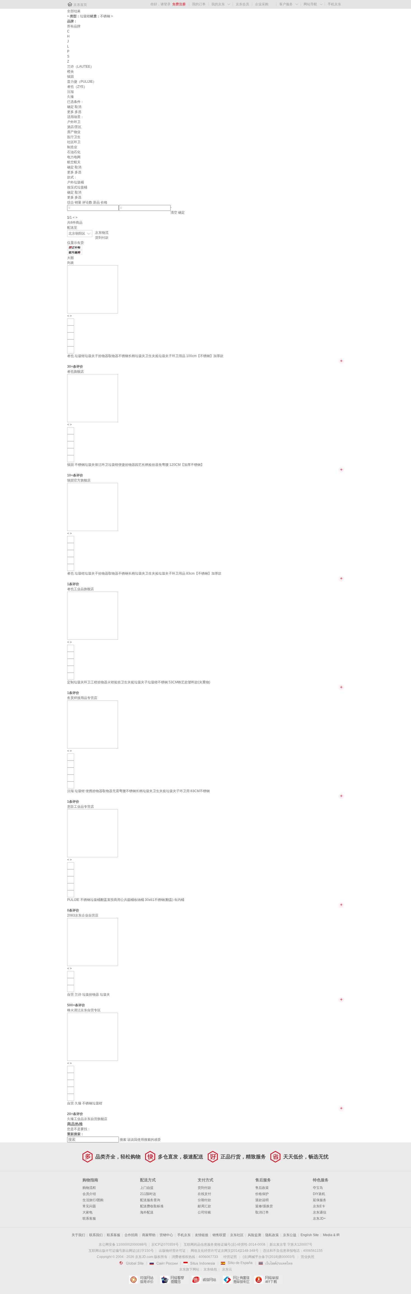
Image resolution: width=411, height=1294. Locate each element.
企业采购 (261, 4)
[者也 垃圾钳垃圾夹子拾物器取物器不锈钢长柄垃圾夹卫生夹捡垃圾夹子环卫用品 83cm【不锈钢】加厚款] (92, 507)
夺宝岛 (318, 1188)
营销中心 (166, 1235)
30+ (70, 367)
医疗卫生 (74, 137)
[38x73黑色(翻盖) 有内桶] (70, 880)
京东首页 (80, 5)
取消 (78, 107)
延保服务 (319, 1200)
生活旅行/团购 (92, 1200)
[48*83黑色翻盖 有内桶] (70, 894)
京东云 (227, 1269)
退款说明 (262, 1200)
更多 (70, 112)
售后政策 (262, 1188)
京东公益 (289, 1235)
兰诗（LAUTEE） (80, 67)
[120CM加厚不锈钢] (70, 1083)
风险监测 (254, 1235)
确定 (70, 107)
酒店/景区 (74, 127)
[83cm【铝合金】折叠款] (70, 329)
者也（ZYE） (77, 87)
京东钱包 (210, 1269)
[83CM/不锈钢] (70, 438)
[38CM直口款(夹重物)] (70, 676)
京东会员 (242, 4)
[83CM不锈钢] (70, 757)
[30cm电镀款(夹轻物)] (70, 655)
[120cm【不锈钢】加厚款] (70, 343)
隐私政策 (272, 1235)
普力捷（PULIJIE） (81, 82)
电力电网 (74, 157)
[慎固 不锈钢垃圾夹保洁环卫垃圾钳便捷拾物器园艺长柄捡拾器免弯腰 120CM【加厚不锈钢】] (92, 398)
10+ (70, 475)
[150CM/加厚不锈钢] (70, 452)
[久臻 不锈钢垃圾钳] (92, 1036)
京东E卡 (319, 1206)
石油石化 (74, 152)
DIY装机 (319, 1194)
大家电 (87, 1212)
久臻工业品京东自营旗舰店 (87, 1119)
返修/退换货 (264, 1206)
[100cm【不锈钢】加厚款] (70, 322)
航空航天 (74, 162)
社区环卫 (74, 142)
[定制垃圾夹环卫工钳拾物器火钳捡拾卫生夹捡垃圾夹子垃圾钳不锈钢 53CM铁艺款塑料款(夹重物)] (92, 615)
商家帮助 (148, 1235)
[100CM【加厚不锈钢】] (70, 459)
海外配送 (146, 1212)
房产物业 (74, 132)
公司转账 (204, 1212)
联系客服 (89, 1218)
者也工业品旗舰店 (80, 589)
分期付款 (204, 1200)
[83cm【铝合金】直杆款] (70, 336)
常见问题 (89, 1206)
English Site (310, 1235)
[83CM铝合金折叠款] (70, 1090)
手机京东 (334, 4)
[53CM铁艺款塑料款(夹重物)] (70, 648)
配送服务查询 (150, 1200)
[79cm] (70, 981)
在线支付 (204, 1194)
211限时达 (148, 1194)
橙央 (70, 72)
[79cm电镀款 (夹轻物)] (70, 669)
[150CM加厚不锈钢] (70, 1076)
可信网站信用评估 (143, 1279)
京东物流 (101, 233)
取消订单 (262, 1212)
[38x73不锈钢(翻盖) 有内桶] (70, 873)
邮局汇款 (204, 1206)
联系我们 (96, 1235)
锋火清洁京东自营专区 (84, 1010)
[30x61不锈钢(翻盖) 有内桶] (70, 866)
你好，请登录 (160, 4)
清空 (174, 212)
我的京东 (218, 4)
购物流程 (89, 1188)
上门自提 (146, 1188)
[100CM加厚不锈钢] (70, 1069)
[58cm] (70, 988)
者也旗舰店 (75, 372)
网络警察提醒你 (174, 1279)
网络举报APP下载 (268, 1279)
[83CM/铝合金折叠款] (70, 445)
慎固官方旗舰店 (79, 480)
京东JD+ (319, 1218)
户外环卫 (74, 122)
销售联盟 (219, 1235)
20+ (70, 1114)
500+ (71, 1005)
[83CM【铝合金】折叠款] (70, 785)
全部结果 (74, 11)
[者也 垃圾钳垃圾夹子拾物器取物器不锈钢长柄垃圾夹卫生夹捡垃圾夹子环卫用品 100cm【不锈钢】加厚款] (92, 289)
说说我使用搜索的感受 (144, 1140)
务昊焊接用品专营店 (82, 698)
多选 (78, 112)
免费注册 (179, 4)
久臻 (70, 97)
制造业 (72, 147)
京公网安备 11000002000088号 (123, 1244)
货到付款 (101, 238)
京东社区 (237, 1235)
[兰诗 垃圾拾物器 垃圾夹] (92, 942)
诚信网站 (205, 1279)
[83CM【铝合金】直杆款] (70, 764)
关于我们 (78, 1235)
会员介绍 (89, 1194)
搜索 (123, 1140)
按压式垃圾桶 (77, 187)
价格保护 (262, 1194)
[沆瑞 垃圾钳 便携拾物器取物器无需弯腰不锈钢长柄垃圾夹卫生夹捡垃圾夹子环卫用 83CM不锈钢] (92, 724)
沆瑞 (70, 92)
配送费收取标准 (152, 1206)
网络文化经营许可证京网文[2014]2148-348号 (225, 1251)
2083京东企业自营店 (82, 915)
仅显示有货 (75, 243)
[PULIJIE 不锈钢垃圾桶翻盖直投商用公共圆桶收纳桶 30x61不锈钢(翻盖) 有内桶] (92, 833)
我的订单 (199, 4)
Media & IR (331, 1235)
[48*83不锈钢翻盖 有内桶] (70, 887)
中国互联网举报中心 (237, 1279)
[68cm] (70, 974)
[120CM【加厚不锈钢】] (70, 431)
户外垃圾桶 (75, 182)
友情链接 (201, 1235)
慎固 (70, 77)
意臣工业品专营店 (80, 807)
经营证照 (230, 1257)
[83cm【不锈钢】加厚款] (70, 350)
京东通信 (319, 1212)
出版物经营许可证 (172, 1251)
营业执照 (307, 1257)
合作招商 (131, 1235)
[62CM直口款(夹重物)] (70, 662)
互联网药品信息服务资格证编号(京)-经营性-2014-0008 (224, 1244)
